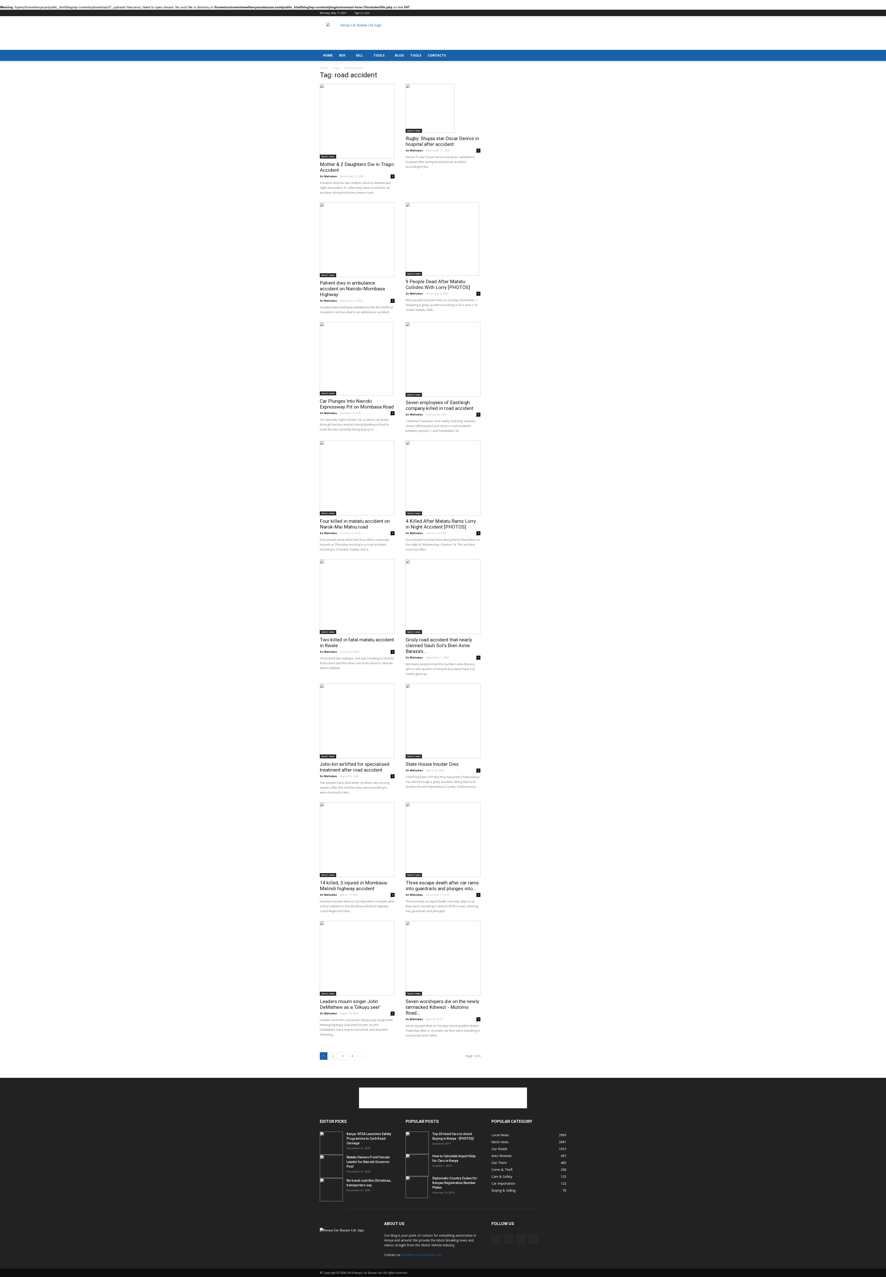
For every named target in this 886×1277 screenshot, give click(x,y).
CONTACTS (437, 55)
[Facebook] (539, 13)
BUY (342, 55)
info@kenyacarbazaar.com (422, 1255)
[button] (560, 52)
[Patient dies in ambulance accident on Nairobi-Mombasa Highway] (357, 239)
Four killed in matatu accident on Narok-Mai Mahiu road (355, 524)
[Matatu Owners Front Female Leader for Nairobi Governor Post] (331, 1166)
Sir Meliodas (328, 176)
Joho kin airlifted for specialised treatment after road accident (354, 767)
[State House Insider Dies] (443, 721)
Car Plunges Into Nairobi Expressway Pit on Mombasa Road (357, 404)
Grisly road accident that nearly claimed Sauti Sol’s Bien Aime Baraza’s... (439, 645)
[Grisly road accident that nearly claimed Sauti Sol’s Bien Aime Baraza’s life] (443, 596)
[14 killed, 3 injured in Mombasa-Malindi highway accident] (357, 839)
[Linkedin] (555, 13)
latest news (328, 156)
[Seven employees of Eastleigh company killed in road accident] (443, 359)
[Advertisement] (482, 33)
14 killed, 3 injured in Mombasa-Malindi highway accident (354, 885)
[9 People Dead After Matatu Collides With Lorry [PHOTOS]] (443, 239)
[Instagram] (547, 13)
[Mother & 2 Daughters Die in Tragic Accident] (357, 121)
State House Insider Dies (432, 764)
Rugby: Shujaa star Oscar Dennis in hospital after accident (442, 141)
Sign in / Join (362, 13)
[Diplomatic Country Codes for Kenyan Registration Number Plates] (417, 1187)
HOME (328, 55)
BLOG (399, 55)
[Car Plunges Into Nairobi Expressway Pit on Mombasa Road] (357, 358)
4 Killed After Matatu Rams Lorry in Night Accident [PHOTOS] (441, 524)
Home (324, 68)
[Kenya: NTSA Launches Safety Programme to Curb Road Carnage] (331, 1143)
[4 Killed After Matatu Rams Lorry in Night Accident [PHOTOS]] (443, 478)
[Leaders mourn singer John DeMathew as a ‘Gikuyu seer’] (357, 958)
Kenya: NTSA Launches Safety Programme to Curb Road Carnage (369, 1138)
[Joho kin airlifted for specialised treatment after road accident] (357, 721)
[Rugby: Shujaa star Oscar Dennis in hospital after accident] (443, 108)
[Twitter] (562, 13)
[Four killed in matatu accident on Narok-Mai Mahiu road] (357, 478)
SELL (359, 55)
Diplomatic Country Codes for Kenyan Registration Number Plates (454, 1182)
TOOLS (379, 55)
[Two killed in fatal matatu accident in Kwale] (357, 596)
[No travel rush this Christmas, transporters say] (331, 1189)
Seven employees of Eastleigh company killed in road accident (439, 405)
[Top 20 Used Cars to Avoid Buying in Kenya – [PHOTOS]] (417, 1143)
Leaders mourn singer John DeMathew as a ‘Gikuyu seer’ (350, 1004)
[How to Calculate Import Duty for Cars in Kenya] (417, 1165)
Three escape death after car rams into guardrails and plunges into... (442, 885)
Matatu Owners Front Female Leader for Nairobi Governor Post (368, 1161)
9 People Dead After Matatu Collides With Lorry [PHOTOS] (438, 284)
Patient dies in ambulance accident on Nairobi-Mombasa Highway (352, 288)
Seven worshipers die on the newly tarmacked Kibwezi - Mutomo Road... (442, 1007)
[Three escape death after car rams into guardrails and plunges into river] (443, 839)
